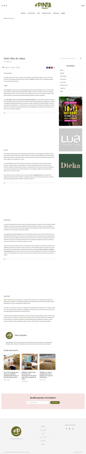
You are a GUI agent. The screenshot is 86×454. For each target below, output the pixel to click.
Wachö (80, 452)
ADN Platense (63, 76)
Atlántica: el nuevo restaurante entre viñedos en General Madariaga (46, 374)
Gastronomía (31, 13)
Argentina (7, 67)
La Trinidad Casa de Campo (15, 307)
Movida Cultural (46, 13)
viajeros (18, 67)
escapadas (12, 67)
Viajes (38, 13)
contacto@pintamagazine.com (16, 438)
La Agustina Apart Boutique (25, 317)
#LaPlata (62, 73)
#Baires (62, 70)
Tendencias (56, 13)
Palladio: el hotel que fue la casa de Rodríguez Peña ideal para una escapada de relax (29, 375)
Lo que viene (63, 82)
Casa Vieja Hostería (11, 299)
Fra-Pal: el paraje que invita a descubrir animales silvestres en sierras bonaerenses (11, 374)
